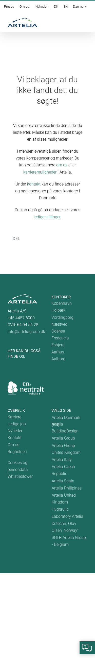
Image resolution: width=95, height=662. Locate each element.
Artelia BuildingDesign (65, 427)
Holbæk (58, 310)
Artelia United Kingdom (64, 499)
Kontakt (15, 437)
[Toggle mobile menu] (85, 23)
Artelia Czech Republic (63, 470)
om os (61, 165)
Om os (13, 444)
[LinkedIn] (42, 244)
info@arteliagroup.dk (26, 331)
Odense (58, 331)
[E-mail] (50, 244)
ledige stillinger (47, 217)
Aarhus (57, 352)
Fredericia (60, 338)
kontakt (34, 184)
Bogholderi (17, 451)
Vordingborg (62, 317)
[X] (34, 244)
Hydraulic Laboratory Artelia (67, 513)
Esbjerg (58, 344)
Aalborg (58, 358)
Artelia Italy (62, 459)
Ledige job (17, 423)
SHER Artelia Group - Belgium (69, 541)
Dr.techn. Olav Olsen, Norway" (65, 527)
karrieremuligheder (39, 172)
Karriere (14, 417)
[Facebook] (26, 244)
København (61, 303)
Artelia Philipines (67, 488)
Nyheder (15, 430)
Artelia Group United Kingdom (66, 449)
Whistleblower (20, 476)
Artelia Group (63, 438)
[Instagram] (22, 363)
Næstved (59, 324)
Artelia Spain (63, 481)
